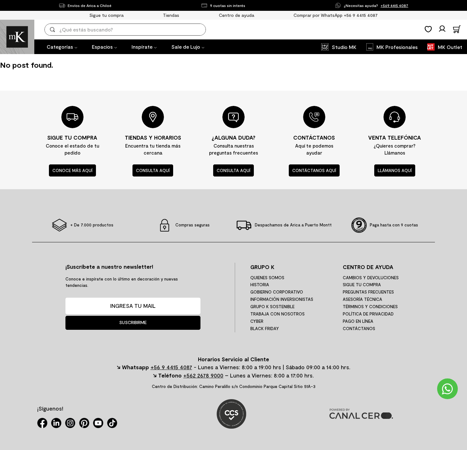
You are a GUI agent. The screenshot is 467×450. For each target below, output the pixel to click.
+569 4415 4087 (394, 5)
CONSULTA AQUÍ (153, 170)
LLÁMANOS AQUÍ (395, 170)
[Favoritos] (428, 29)
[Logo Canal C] (361, 417)
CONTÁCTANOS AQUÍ (314, 170)
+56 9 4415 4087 (171, 367)
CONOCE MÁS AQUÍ (72, 170)
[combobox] (129, 30)
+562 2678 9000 (203, 375)
